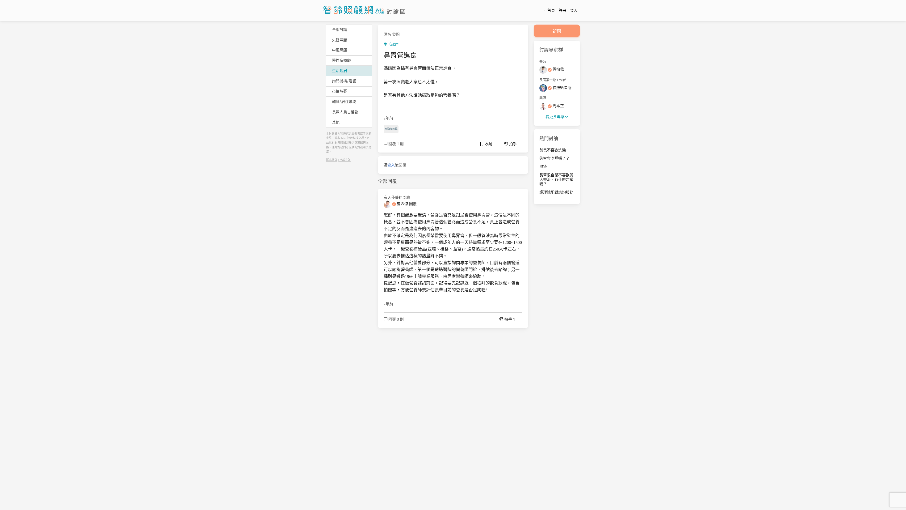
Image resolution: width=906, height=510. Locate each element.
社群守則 (345, 160)
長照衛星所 (561, 88)
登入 (574, 10)
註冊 (562, 10)
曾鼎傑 (402, 204)
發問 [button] (557, 30)
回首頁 (549, 10)
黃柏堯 (558, 69)
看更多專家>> (556, 117)
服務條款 (331, 160)
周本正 (558, 106)
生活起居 (391, 44)
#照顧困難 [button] (391, 129)
